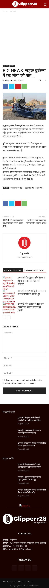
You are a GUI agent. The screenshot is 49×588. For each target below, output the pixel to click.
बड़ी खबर (13, 11)
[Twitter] (11, 86)
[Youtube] (34, 568)
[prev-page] (4, 317)
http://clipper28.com (24, 257)
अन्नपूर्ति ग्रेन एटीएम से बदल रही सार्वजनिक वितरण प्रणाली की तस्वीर (31, 307)
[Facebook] (5, 86)
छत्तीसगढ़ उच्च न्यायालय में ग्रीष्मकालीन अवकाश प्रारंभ (36, 221)
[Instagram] (21, 568)
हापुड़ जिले (39, 188)
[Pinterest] (18, 86)
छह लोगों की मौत (29, 188)
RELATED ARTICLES (12, 270)
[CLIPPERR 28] (24, 4)
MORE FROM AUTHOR (34, 270)
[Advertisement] (24, 38)
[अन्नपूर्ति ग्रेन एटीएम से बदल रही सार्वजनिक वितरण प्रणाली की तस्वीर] (9, 308)
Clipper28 (8, 80)
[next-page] (8, 317)
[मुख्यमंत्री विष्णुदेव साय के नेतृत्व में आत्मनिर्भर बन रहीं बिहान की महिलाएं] (9, 283)
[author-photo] (24, 249)
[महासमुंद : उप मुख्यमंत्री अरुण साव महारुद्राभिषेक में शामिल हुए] (9, 299)
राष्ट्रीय (12, 66)
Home (5, 11)
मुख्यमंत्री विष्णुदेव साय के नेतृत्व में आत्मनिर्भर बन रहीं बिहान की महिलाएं (31, 280)
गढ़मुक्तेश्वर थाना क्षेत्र (16, 188)
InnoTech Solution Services (28, 586)
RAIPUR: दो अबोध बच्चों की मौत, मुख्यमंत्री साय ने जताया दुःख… (13, 223)
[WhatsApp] (24, 86)
